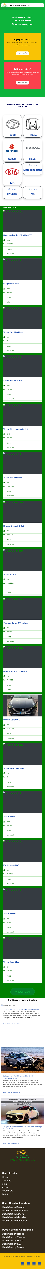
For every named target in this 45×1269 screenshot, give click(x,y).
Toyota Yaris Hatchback (13, 332)
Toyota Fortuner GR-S (12, 477)
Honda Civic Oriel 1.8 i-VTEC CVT (17, 235)
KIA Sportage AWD (11, 865)
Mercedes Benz (32, 169)
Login (5, 1194)
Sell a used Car (23, 82)
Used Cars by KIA (11, 1244)
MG (33, 193)
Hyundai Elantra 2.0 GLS (13, 526)
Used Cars (7, 1190)
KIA (12, 182)
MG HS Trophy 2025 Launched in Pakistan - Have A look (21, 1009)
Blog (4, 1184)
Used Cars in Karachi (13, 1207)
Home (5, 1177)
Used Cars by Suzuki (13, 1247)
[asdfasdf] (12, 124)
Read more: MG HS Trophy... (12, 1024)
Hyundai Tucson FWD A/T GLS (16, 671)
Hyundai (12, 193)
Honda (33, 134)
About (5, 1187)
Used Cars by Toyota (13, 1237)
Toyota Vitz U (9, 817)
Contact (6, 1180)
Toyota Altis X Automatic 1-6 (15, 429)
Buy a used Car (23, 53)
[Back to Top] (42, 1266)
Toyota (12, 134)
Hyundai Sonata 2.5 (11, 720)
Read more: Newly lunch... (11, 1143)
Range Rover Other (11, 284)
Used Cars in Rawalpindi (15, 1210)
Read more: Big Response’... (12, 1092)
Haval (32, 158)
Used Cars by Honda (13, 1234)
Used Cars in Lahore (13, 1214)
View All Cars (22, 992)
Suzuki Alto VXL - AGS (12, 380)
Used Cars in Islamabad (14, 1217)
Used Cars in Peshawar (14, 1220)
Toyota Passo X (9, 914)
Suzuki (12, 158)
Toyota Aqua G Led (11, 962)
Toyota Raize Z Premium (13, 768)
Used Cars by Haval (12, 1240)
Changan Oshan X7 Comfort (15, 623)
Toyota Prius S (9, 574)
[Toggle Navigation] (40, 4)
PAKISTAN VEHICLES (20, 5)
